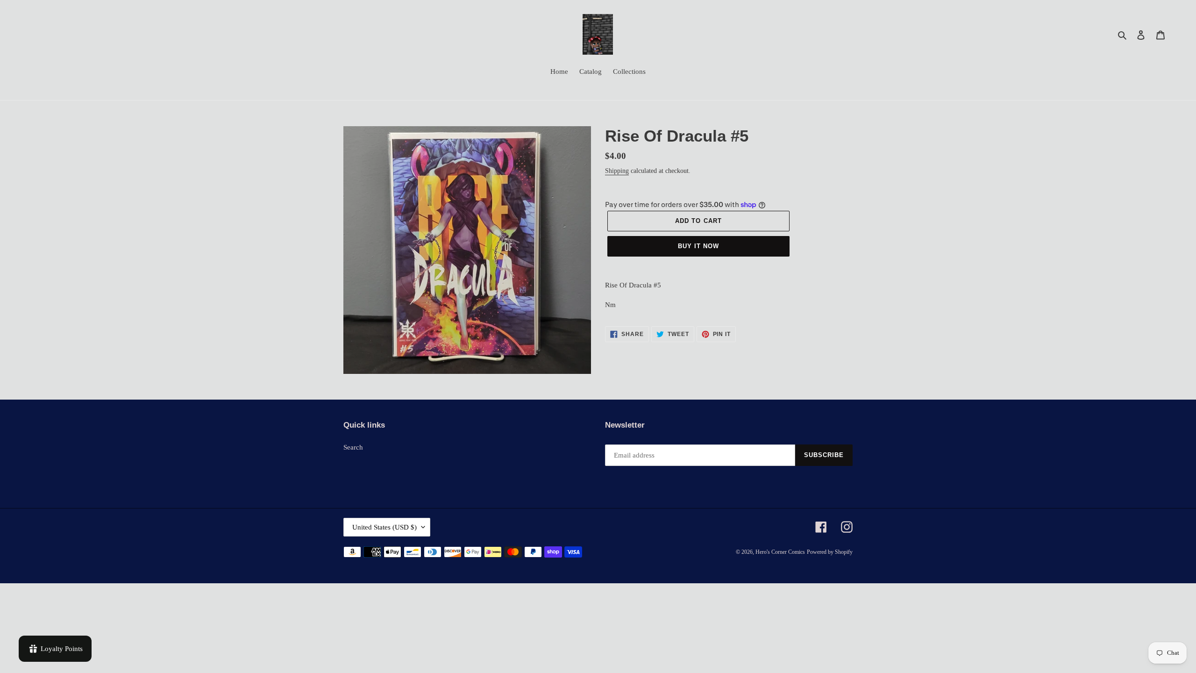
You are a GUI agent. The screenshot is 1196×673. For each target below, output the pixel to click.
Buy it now (698, 246)
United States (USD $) (384, 527)
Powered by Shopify (830, 552)
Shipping (617, 170)
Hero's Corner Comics (780, 552)
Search (353, 447)
